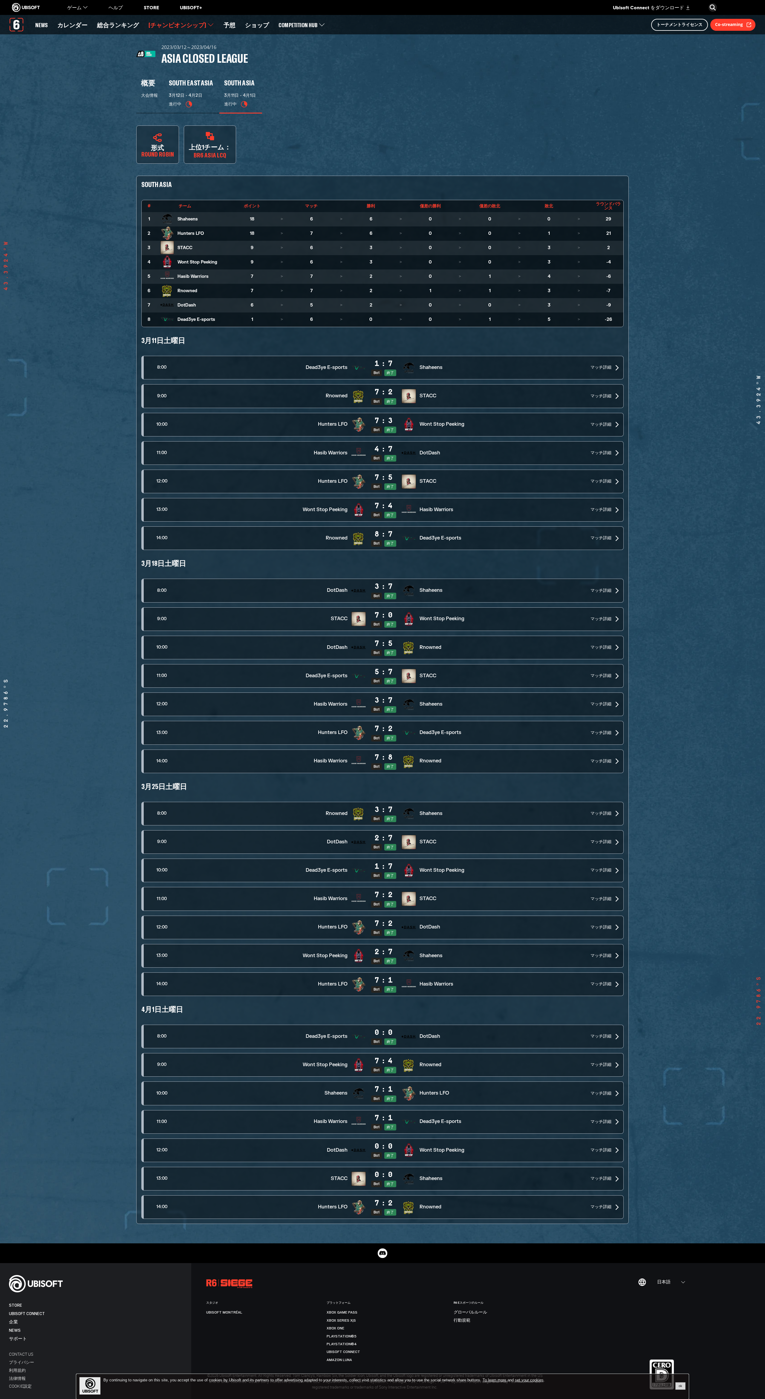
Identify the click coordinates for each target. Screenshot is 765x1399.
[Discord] (382, 1253)
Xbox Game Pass (342, 1312)
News (15, 1330)
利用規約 (17, 1370)
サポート (18, 1339)
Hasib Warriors (193, 276)
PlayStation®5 (342, 1336)
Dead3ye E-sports (196, 319)
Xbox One (335, 1328)
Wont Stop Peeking (197, 262)
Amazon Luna (339, 1360)
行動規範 (462, 1320)
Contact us (21, 1354)
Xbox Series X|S (341, 1320)
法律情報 (17, 1378)
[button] (382, 367)
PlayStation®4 (342, 1344)
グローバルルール (470, 1312)
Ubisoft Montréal (224, 1312)
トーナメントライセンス (680, 24)
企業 (13, 1322)
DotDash (187, 305)
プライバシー (21, 1362)
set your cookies (529, 1380)
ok (680, 1386)
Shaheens (188, 219)
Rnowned (187, 290)
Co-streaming (729, 24)
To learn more (495, 1380)
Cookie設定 (20, 1386)
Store (15, 1305)
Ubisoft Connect (27, 1313)
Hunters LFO (191, 233)
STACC (185, 247)
